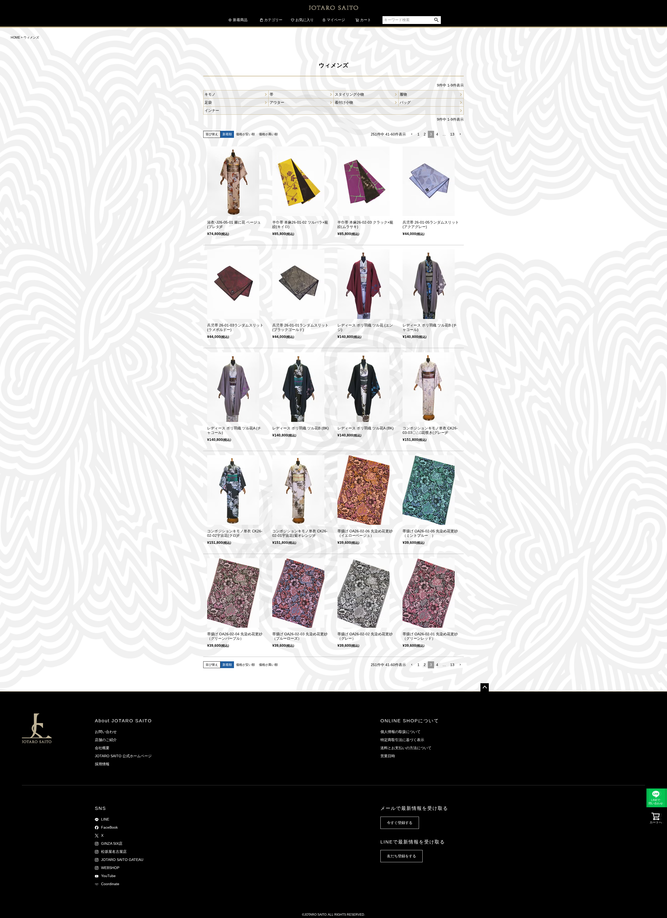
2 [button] (425, 134)
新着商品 (240, 20)
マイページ (336, 20)
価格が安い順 (245, 134)
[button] (411, 134)
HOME (15, 37)
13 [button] (452, 134)
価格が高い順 (268, 134)
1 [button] (418, 134)
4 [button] (437, 134)
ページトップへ (484, 687)
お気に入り (304, 20)
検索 (437, 20)
